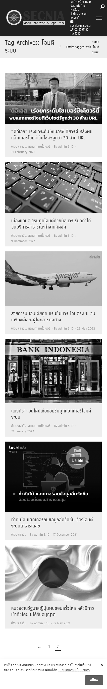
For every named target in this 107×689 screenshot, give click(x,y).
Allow (94, 680)
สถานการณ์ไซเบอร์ (39, 146)
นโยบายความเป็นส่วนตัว (74, 670)
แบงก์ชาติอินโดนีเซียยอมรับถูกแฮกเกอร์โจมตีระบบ (51, 414)
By (63, 146)
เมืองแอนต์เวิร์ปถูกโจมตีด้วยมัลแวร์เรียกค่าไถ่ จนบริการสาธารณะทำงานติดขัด (51, 224)
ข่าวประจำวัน (18, 146)
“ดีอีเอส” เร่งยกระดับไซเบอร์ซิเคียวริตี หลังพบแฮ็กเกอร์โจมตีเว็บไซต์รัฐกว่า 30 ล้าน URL (52, 135)
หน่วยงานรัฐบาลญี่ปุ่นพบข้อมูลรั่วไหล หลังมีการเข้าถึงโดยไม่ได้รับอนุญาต (52, 612)
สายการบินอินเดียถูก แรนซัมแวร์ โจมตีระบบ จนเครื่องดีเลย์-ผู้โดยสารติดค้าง (53, 317)
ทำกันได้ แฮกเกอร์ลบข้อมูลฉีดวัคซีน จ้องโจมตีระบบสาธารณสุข (52, 523)
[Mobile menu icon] (99, 18)
